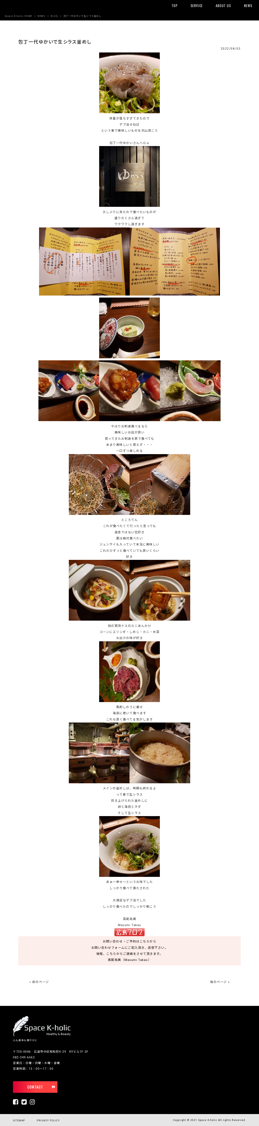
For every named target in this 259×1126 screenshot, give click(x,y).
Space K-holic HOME (18, 16)
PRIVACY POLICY (48, 1120)
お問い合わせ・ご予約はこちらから (129, 941)
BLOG (54, 16)
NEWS (41, 16)
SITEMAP (19, 1120)
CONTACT (35, 1087)
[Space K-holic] (42, 1035)
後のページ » (220, 982)
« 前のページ (39, 982)
